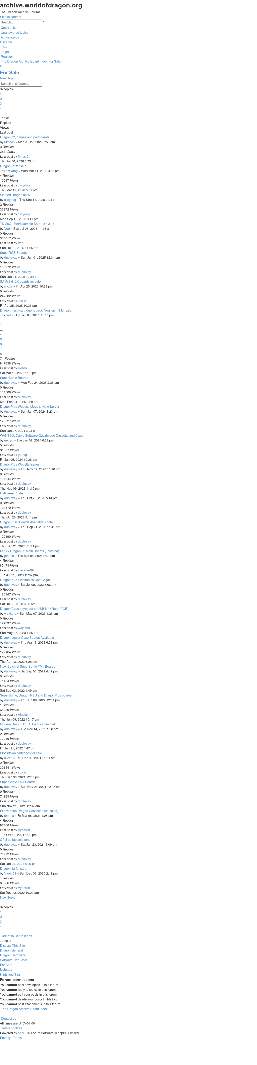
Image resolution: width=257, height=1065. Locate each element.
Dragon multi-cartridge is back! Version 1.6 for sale (35, 310)
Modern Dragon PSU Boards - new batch (29, 724)
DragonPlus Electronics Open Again (26, 579)
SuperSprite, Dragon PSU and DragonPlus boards (36, 695)
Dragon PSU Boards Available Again (26, 522)
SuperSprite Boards (14, 377)
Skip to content (10, 16)
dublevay (10, 257)
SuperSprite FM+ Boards (17, 782)
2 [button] (1, 98)
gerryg (8, 440)
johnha (9, 555)
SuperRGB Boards (13, 252)
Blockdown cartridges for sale (21, 753)
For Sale (9, 72)
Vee (7, 228)
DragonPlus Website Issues (20, 464)
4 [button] (1, 108)
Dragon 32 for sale (13, 166)
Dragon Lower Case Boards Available (27, 637)
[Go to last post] (29, 156)
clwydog (12, 170)
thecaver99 (26, 570)
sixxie (8, 286)
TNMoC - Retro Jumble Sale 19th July (27, 223)
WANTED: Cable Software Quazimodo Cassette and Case (41, 435)
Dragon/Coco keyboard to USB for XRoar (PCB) (34, 608)
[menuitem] (14, 32)
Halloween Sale (11, 493)
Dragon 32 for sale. (13, 868)
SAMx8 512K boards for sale (20, 281)
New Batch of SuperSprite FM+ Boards (27, 666)
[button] (0, 113)
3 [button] (1, 103)
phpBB (23, 1033)
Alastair (23, 714)
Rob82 (23, 368)
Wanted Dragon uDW (15, 194)
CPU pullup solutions (15, 839)
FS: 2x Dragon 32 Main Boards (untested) (29, 551)
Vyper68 (24, 830)
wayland (10, 613)
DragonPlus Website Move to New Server (29, 406)
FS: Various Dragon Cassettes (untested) (29, 810)
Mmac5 (9, 142)
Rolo (9, 315)
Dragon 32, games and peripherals (24, 137)
